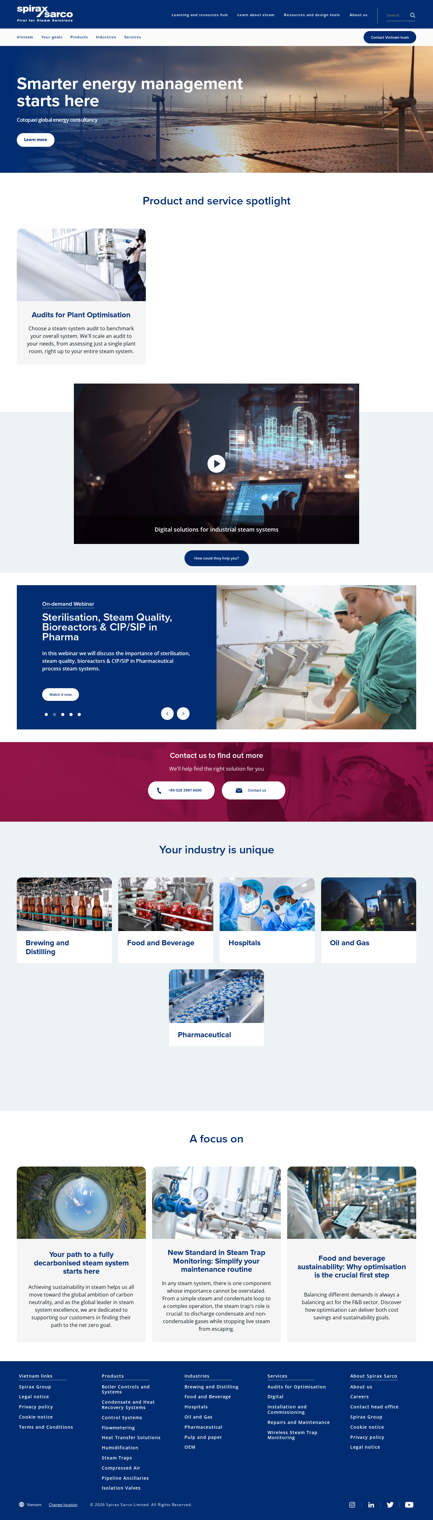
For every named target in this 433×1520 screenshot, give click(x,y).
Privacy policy (36, 1407)
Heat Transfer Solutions (131, 1437)
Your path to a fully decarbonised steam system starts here (81, 1263)
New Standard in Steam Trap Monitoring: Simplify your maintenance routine (216, 1261)
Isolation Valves (121, 1488)
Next (183, 713)
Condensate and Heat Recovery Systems (128, 1404)
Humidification (120, 1448)
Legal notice (34, 1397)
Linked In (371, 1505)
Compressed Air (121, 1468)
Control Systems (122, 1417)
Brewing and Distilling (211, 1387)
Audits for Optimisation (297, 1387)
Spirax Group (35, 1387)
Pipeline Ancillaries (125, 1478)
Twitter (390, 1505)
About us (361, 1387)
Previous (167, 713)
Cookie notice (36, 1417)
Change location (63, 1504)
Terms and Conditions (46, 1427)
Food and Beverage (207, 1397)
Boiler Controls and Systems (126, 1389)
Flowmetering (118, 1428)
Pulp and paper (203, 1437)
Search (412, 15)
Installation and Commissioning (287, 1409)
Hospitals (196, 1407)
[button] (216, 464)
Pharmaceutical (203, 1427)
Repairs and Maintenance (299, 1422)
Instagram (352, 1505)
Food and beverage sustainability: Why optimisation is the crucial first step (352, 1266)
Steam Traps (117, 1458)
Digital (276, 1397)
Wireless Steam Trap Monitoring (293, 1435)
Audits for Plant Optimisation (81, 314)
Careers (359, 1397)
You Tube (409, 1505)
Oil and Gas (198, 1417)
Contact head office (374, 1407)
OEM (190, 1447)
